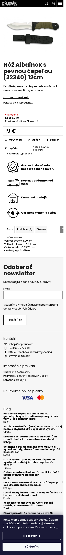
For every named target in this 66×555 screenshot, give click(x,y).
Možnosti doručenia (16, 97)
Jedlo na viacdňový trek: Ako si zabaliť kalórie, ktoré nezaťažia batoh (28, 504)
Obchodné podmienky (16, 372)
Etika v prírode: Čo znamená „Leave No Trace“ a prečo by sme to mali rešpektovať (31, 514)
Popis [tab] (10, 229)
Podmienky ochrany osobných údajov (25, 376)
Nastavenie (31, 536)
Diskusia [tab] (41, 229)
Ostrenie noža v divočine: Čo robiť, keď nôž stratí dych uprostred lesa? (31, 473)
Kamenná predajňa (14, 380)
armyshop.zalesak (19, 356)
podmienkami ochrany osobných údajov (30, 306)
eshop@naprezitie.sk (20, 344)
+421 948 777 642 (19, 348)
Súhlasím (32, 547)
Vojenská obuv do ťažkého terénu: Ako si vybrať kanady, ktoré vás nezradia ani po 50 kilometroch (31, 449)
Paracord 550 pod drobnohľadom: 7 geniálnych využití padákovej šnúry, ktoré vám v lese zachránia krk (30, 416)
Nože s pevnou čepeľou (41, 148)
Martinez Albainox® (27, 121)
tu (57, 527)
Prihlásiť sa (15, 320)
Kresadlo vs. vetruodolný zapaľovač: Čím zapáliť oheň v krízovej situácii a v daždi (30, 438)
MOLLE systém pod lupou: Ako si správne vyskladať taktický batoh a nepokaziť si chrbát (29, 462)
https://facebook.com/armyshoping (30, 352)
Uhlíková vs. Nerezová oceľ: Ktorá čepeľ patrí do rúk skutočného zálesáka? (33, 483)
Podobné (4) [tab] (24, 229)
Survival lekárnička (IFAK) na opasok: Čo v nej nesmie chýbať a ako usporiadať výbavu (32, 428)
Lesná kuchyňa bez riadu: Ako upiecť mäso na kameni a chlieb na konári (32, 494)
